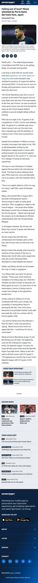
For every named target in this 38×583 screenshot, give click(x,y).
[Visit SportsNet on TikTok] (30, 561)
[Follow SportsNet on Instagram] (23, 561)
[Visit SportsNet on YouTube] (10, 561)
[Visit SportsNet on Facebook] (17, 561)
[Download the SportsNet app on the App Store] (8, 520)
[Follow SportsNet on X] (4, 561)
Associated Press (8, 18)
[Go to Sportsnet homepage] (8, 3)
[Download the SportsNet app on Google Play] (23, 520)
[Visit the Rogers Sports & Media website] (11, 573)
